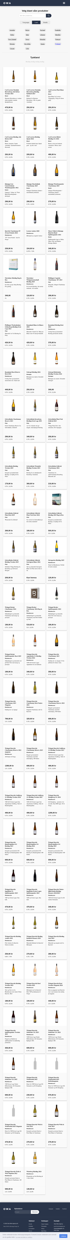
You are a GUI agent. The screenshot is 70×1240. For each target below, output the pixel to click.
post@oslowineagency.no (59, 1226)
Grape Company (44, 1224)
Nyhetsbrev (18, 1209)
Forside (30, 1224)
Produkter (31, 1226)
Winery (42, 1228)
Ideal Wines (43, 1231)
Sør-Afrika (27, 44)
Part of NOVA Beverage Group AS (11, 1226)
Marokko (58, 35)
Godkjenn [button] (63, 1236)
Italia (27, 35)
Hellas (12, 35)
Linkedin (58, 1209)
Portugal (57, 39)
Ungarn (12, 48)
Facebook (64, 1209)
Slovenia (12, 44)
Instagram (51, 1209)
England (42, 30)
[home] (7, 3)
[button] (64, 3)
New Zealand (12, 39)
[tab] (26, 22)
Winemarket (43, 1226)
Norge (27, 39)
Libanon (42, 35)
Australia (12, 30)
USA (27, 48)
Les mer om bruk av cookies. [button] (24, 1237)
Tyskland (57, 44)
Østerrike (42, 39)
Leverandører (31, 1228)
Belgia (27, 30)
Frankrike (58, 30)
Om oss (30, 1231)
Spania (43, 44)
